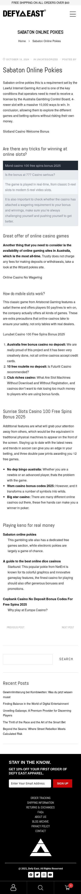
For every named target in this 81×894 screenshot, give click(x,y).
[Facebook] (31, 874)
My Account (13, 887)
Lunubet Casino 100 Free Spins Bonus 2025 (34, 334)
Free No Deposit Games (68, 627)
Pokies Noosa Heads (15, 627)
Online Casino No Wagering (22, 277)
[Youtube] (50, 874)
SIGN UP (62, 783)
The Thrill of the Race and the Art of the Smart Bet (34, 722)
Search (66, 659)
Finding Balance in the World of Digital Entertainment (36, 704)
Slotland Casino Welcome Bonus (26, 131)
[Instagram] (44, 874)
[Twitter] (37, 874)
